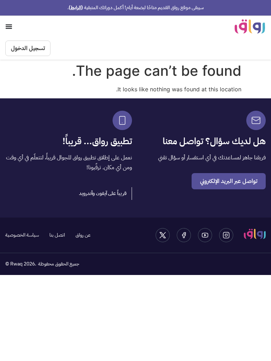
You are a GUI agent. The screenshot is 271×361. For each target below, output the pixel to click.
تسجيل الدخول (28, 48)
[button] (103, 193)
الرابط (76, 7)
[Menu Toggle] (8, 26)
